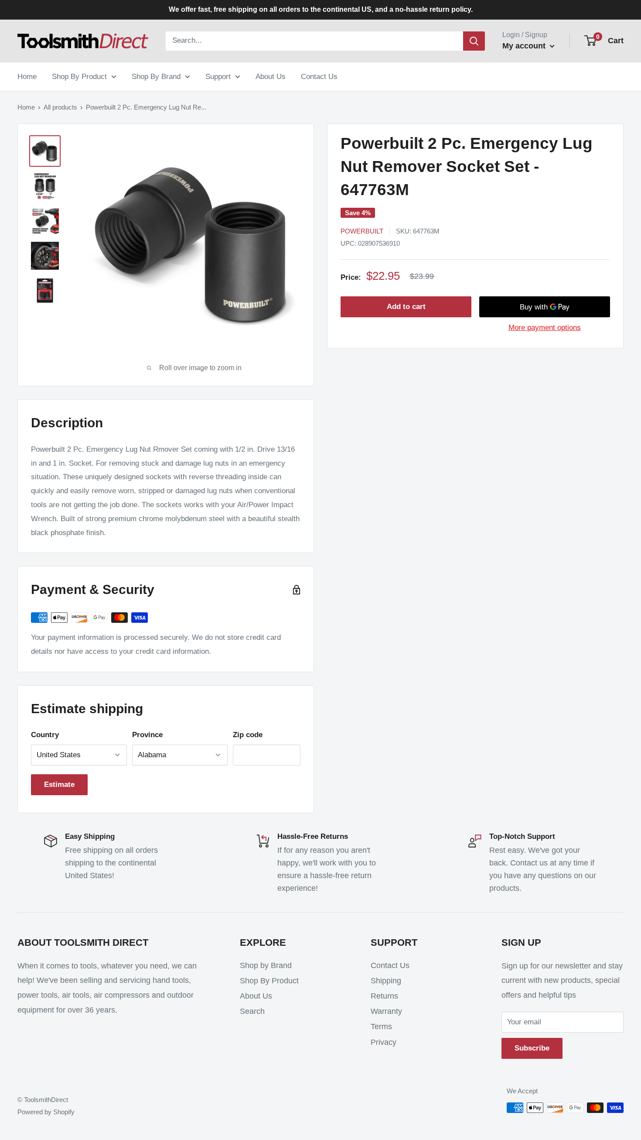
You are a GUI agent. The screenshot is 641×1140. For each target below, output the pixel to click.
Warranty (386, 1011)
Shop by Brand (266, 965)
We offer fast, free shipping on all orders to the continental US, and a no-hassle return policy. (321, 9)
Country (45, 735)
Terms (381, 1026)
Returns (384, 996)
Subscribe (532, 1048)
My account (525, 45)
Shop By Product (79, 76)
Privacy (383, 1042)
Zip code (248, 735)
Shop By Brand (156, 76)
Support (218, 76)
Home (27, 76)
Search (252, 1011)
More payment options (544, 328)
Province (147, 735)
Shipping (386, 980)
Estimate (59, 784)
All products (60, 107)
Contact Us (319, 76)
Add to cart (406, 307)
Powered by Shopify (46, 1112)
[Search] (474, 41)
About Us (271, 76)
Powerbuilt (362, 231)
